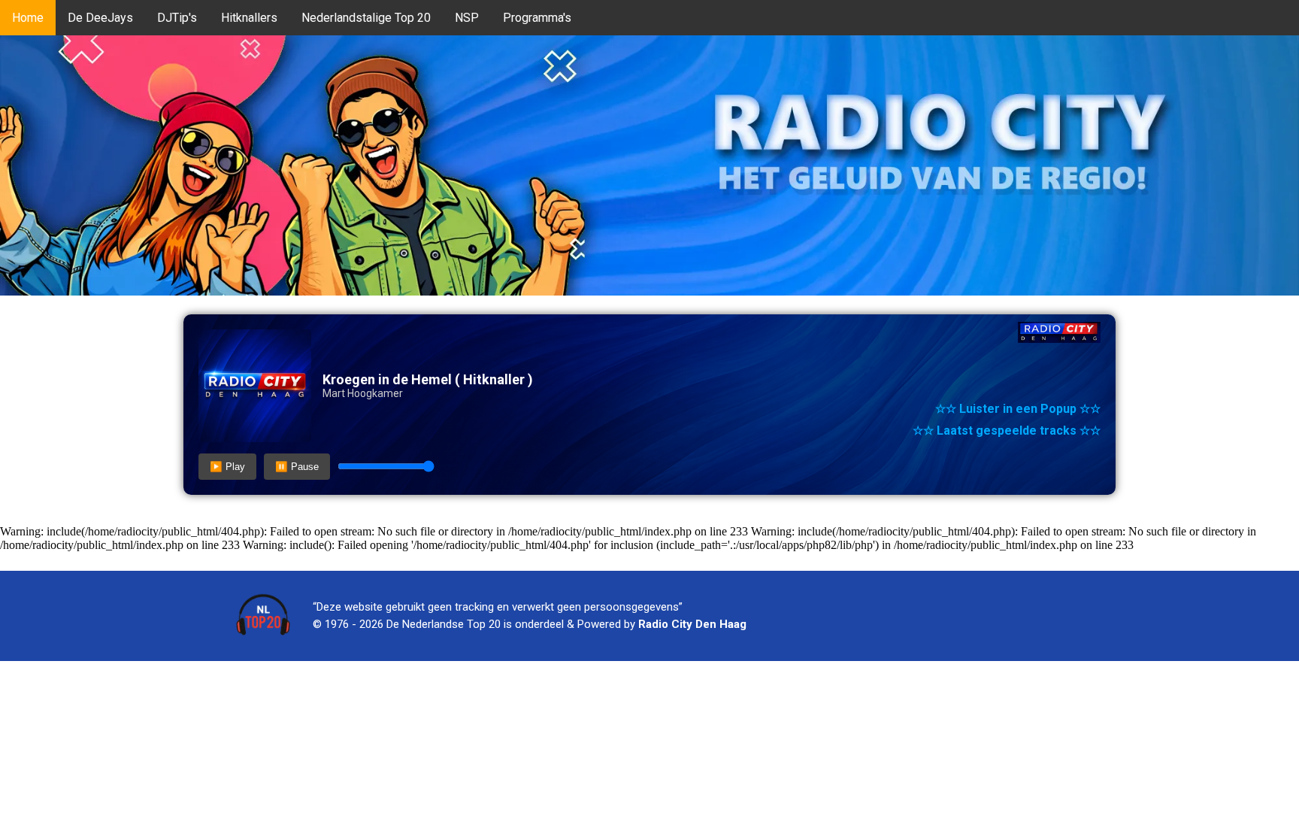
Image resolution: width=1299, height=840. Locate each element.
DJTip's (177, 18)
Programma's (537, 18)
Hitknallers (249, 18)
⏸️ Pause (297, 466)
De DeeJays (100, 18)
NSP (467, 18)
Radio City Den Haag (692, 624)
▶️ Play (227, 466)
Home (28, 18)
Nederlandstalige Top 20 (366, 18)
